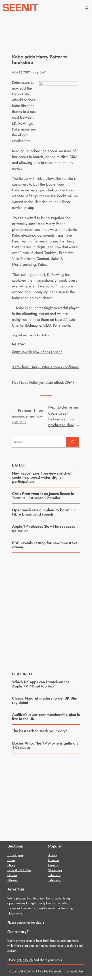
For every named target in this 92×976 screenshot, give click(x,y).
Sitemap (12, 880)
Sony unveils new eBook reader (37, 351)
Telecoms (54, 875)
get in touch (25, 960)
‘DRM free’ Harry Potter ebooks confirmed (45, 367)
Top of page (15, 855)
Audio (52, 855)
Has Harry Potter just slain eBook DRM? (43, 382)
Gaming (53, 865)
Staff (43, 72)
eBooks (35, 335)
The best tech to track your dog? (39, 731)
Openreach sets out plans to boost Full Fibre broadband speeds (44, 512)
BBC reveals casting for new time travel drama (45, 545)
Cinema (53, 860)
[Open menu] (86, 7)
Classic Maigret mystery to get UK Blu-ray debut (44, 700)
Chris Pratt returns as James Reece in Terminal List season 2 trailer (43, 496)
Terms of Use (74, 971)
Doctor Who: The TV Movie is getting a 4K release (45, 745)
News (11, 865)
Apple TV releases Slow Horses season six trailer (44, 528)
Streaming (55, 870)
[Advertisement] (46, 609)
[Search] (72, 442)
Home (11, 860)
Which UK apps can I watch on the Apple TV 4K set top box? (40, 684)
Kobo (45, 335)
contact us (23, 922)
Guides (12, 875)
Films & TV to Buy (19, 870)
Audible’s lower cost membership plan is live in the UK (46, 717)
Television (54, 880)
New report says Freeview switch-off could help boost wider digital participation (42, 477)
